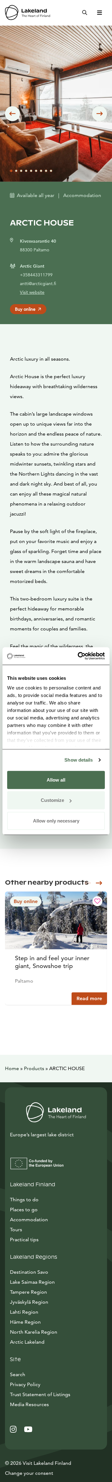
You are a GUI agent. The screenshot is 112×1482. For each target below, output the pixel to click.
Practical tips (24, 1239)
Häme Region (25, 1322)
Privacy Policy (25, 1384)
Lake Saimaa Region (32, 1282)
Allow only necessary (56, 820)
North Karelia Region (33, 1332)
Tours (16, 1230)
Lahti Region (24, 1312)
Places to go (24, 1210)
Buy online (25, 309)
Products (34, 1068)
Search (17, 1374)
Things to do (24, 1200)
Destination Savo (29, 1272)
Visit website (32, 292)
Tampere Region (28, 1292)
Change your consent (29, 1473)
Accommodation (29, 1220)
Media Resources (56, 1404)
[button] (12, 113)
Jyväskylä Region (29, 1302)
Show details (78, 760)
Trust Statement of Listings (40, 1394)
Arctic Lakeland (27, 1342)
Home (12, 1068)
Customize (52, 800)
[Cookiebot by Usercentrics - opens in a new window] (79, 656)
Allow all (56, 779)
